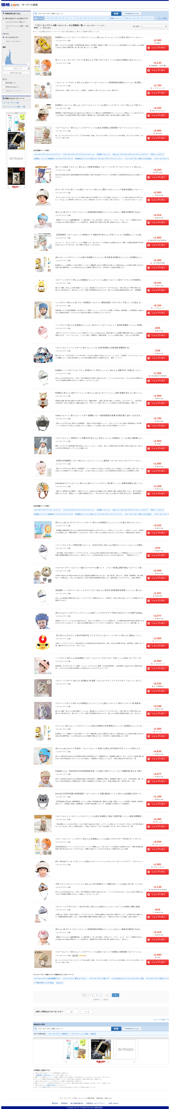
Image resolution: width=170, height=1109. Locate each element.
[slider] (3, 64)
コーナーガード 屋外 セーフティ (75, 978)
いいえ (86, 1011)
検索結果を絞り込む (133, 13)
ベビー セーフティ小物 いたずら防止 (138, 159)
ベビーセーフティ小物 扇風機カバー (47, 978)
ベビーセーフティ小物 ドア (99, 978)
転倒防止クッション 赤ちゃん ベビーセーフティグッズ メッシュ (98, 159)
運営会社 (55, 1103)
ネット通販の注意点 (49, 1085)
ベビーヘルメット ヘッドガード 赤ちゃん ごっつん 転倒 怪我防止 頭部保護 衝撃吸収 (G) (92, 348)
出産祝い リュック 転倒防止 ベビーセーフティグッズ (53, 159)
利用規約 (64, 1103)
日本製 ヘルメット (115, 18)
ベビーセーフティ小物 (15, 22)
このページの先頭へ (160, 1019)
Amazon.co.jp (12, 87)
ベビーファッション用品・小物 (17, 27)
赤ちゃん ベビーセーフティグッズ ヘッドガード (142, 18)
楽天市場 (11, 83)
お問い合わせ (113, 1103)
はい (72, 1011)
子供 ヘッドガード (157, 154)
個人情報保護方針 (76, 1103)
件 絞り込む (16, 73)
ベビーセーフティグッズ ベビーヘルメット (90, 18)
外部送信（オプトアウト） (96, 1103)
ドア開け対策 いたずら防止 (44, 983)
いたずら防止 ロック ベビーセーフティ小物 (127, 978)
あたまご (60, 983)
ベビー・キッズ (13, 41)
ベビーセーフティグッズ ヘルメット (59, 18)
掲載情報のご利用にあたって (45, 1075)
